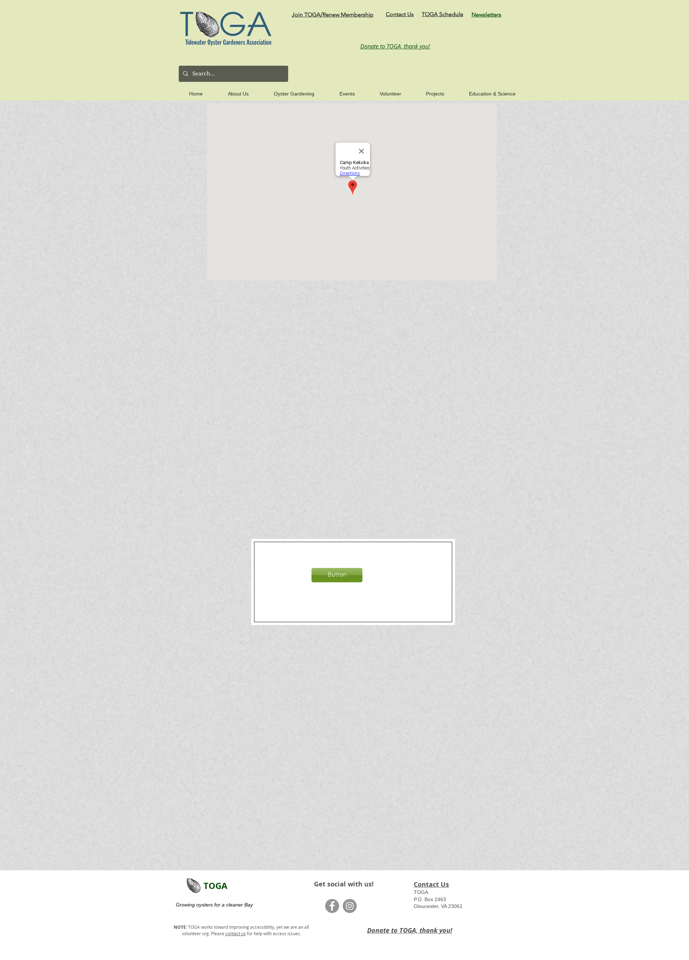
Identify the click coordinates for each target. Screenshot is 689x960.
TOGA (215, 886)
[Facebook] (332, 906)
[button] (230, 90)
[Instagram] (350, 906)
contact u (234, 933)
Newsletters (486, 14)
